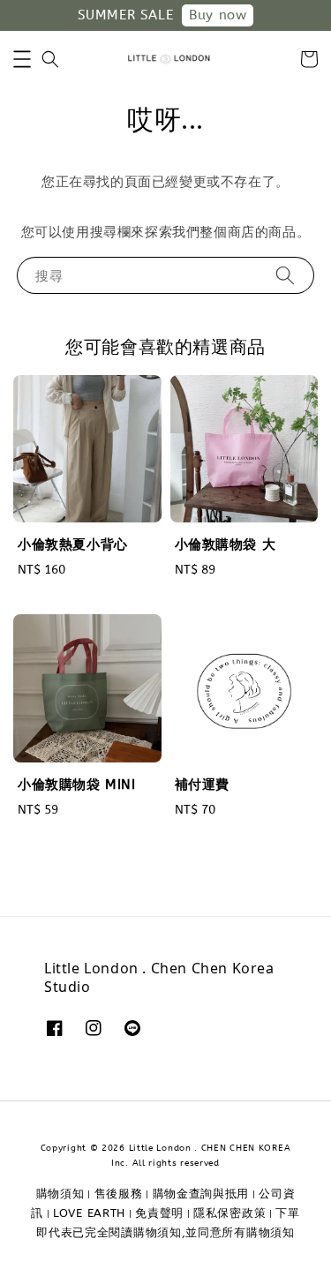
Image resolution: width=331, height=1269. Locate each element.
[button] (22, 59)
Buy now (217, 15)
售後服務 (118, 1193)
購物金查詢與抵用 (201, 1193)
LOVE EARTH (89, 1213)
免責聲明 (159, 1213)
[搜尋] (285, 275)
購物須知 (60, 1193)
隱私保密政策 (229, 1213)
